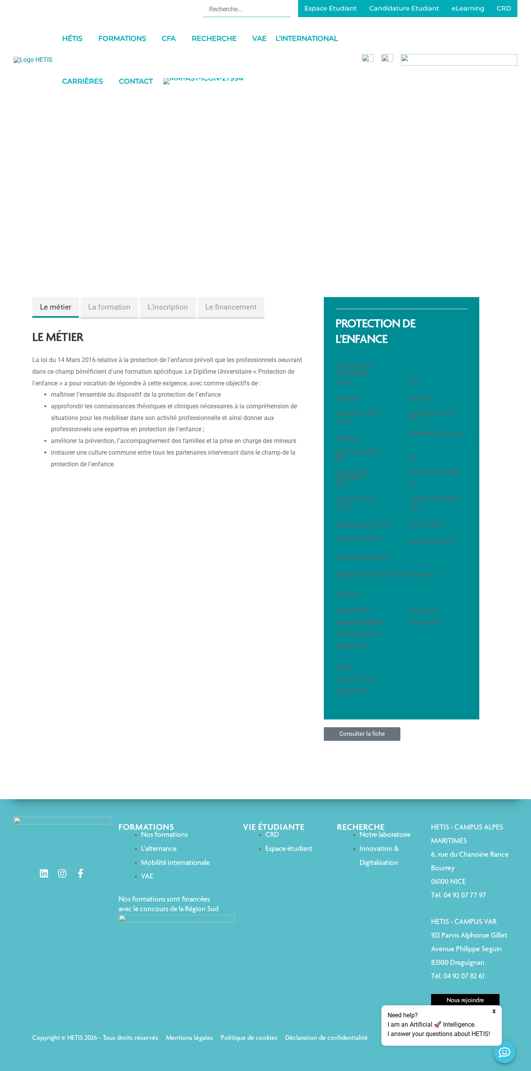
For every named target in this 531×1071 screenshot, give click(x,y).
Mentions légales (189, 1038)
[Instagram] (62, 873)
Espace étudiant (289, 849)
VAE (147, 876)
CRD (272, 835)
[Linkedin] (44, 873)
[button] (85, 38)
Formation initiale (265, 195)
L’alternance (158, 849)
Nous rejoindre (465, 1001)
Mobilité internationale (175, 863)
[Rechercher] (285, 9)
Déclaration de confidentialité (326, 1038)
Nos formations (164, 835)
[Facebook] (80, 873)
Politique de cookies (249, 1038)
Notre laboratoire (385, 835)
